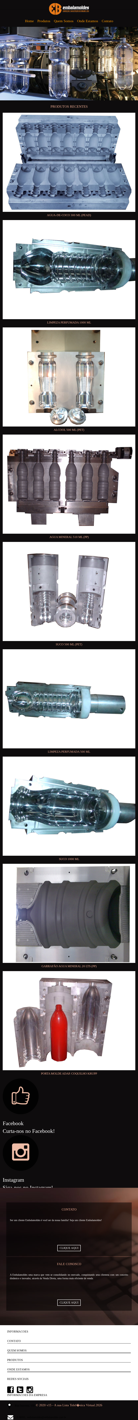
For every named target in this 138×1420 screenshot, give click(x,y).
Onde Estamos (87, 21)
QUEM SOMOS (17, 1350)
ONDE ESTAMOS (18, 1369)
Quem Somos (63, 21)
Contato (107, 21)
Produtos (43, 21)
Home (29, 21)
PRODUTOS (15, 1359)
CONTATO (14, 1341)
